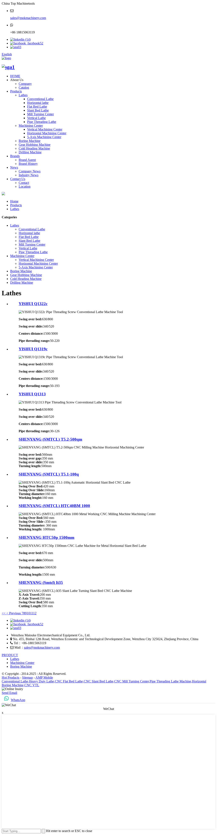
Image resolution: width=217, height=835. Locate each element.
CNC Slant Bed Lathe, (99, 681)
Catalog (24, 87)
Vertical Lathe (36, 118)
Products (16, 91)
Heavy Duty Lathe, (42, 681)
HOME (15, 76)
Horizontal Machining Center (46, 133)
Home (14, 201)
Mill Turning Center (40, 114)
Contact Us (17, 179)
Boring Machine (29, 141)
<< (4, 613)
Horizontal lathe (38, 103)
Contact (24, 182)
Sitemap (27, 677)
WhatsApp (18, 700)
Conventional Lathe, (15, 681)
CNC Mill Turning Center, (132, 681)
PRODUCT (10, 655)
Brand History (28, 163)
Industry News (28, 175)
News (14, 167)
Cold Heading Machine (34, 148)
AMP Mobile (44, 677)
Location (25, 186)
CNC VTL (31, 685)
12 (34, 613)
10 (28, 613)
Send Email (9, 693)
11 (31, 613)
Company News (29, 171)
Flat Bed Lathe (37, 106)
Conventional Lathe (40, 99)
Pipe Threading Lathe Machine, (171, 681)
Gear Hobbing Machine (34, 144)
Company (25, 83)
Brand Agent (27, 160)
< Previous (14, 613)
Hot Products (10, 677)
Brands (15, 156)
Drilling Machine (30, 152)
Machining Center (31, 125)
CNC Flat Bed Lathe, (69, 681)
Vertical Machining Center (44, 129)
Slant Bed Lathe (38, 110)
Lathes (23, 95)
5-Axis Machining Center (44, 137)
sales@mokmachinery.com (28, 18)
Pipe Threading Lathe (41, 122)
